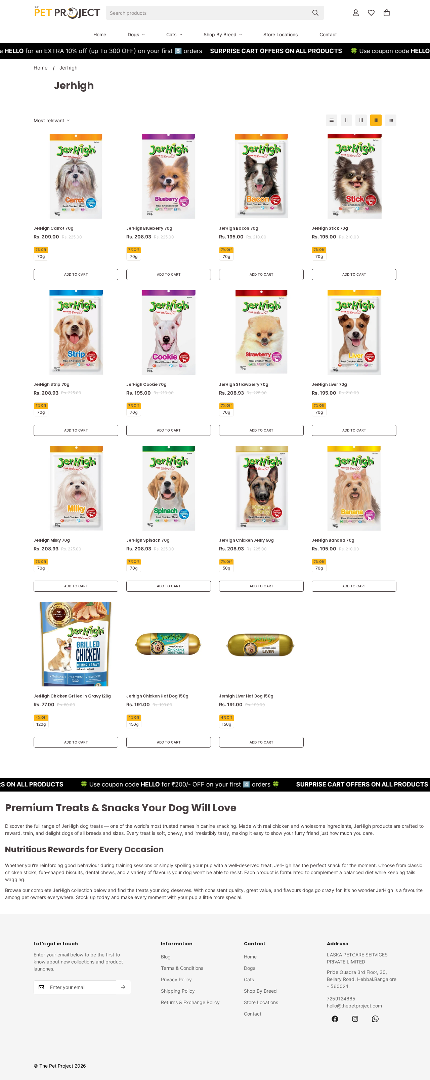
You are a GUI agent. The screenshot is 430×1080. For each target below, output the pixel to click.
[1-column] (331, 120)
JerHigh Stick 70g (330, 228)
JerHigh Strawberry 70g (243, 384)
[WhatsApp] (375, 1019)
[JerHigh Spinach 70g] (168, 488)
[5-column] (390, 120)
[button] (386, 12)
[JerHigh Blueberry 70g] (168, 176)
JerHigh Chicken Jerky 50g (246, 540)
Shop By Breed (220, 34)
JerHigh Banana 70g (333, 540)
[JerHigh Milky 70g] (76, 488)
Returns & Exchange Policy (190, 1002)
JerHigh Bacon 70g (238, 228)
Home (99, 34)
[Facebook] (335, 1019)
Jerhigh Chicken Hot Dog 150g (157, 696)
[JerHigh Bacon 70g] (261, 176)
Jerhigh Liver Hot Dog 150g (246, 696)
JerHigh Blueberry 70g (149, 228)
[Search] (315, 12)
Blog (166, 956)
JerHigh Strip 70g (52, 384)
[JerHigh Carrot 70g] (76, 176)
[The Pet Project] (67, 13)
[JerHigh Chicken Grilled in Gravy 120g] (76, 644)
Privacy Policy (176, 979)
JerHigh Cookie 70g (146, 384)
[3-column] (361, 120)
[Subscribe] (123, 987)
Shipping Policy (178, 991)
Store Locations (280, 34)
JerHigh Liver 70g (329, 384)
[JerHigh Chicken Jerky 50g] (261, 488)
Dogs (133, 34)
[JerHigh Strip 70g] (76, 332)
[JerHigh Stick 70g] (354, 176)
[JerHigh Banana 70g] (354, 488)
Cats (171, 34)
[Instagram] (355, 1019)
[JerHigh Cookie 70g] (168, 332)
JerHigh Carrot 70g (54, 228)
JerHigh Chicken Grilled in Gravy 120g (72, 696)
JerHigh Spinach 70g (147, 540)
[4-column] (376, 120)
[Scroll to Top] (417, 1043)
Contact (328, 34)
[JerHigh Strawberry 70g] (261, 332)
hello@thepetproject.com (354, 1005)
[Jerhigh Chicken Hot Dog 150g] (168, 644)
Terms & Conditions (182, 968)
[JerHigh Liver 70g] (354, 332)
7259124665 (341, 998)
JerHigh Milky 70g (52, 540)
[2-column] (346, 120)
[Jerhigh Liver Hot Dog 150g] (261, 644)
